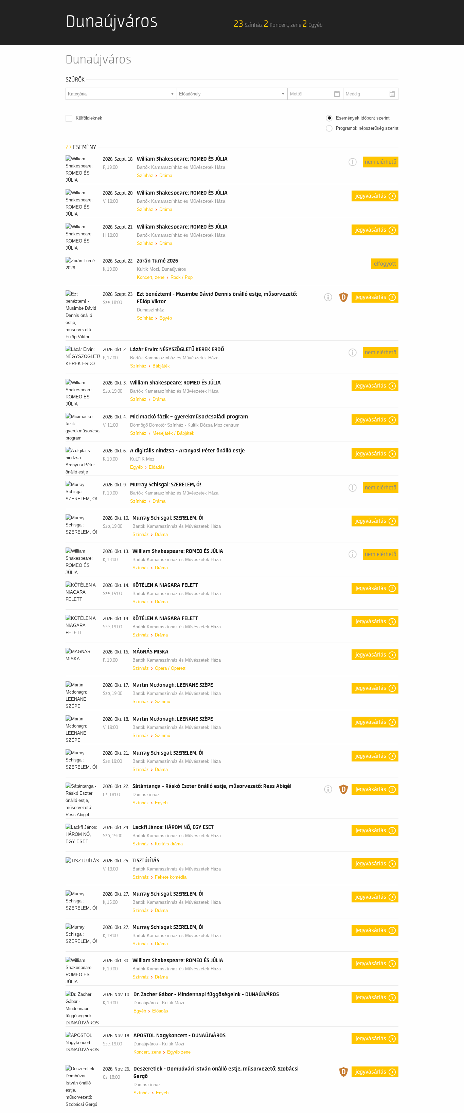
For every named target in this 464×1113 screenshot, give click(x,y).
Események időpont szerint (363, 118)
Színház (145, 175)
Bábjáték (161, 366)
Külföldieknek (89, 118)
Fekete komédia (170, 877)
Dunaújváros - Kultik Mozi (158, 1002)
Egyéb (165, 318)
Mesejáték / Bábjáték (173, 433)
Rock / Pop (182, 277)
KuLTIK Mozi (143, 459)
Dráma (165, 175)
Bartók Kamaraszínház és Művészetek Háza (181, 167)
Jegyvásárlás (371, 196)
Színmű (162, 701)
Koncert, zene (150, 277)
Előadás (157, 467)
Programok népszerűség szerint (367, 128)
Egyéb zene (179, 1052)
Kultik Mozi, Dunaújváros (161, 269)
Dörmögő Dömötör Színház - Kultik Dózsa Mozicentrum (184, 425)
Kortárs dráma (169, 843)
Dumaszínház (150, 309)
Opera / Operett (170, 668)
